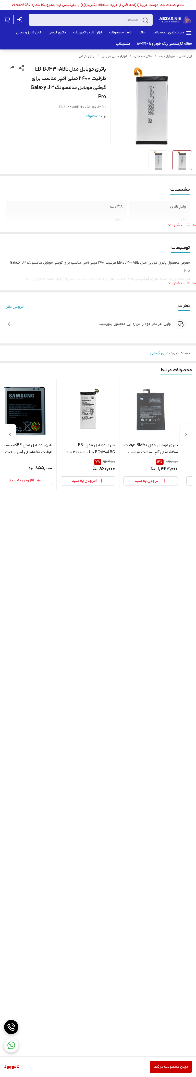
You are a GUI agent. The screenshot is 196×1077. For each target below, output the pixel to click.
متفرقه (91, 116)
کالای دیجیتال (143, 56)
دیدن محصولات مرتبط (171, 1066)
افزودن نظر (15, 306)
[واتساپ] (11, 1045)
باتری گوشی (86, 56)
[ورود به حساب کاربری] (21, 19)
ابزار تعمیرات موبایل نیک (175, 56)
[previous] (186, 434)
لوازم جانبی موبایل (114, 56)
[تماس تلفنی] (11, 1027)
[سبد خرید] (7, 20)
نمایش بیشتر (185, 225)
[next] (10, 434)
